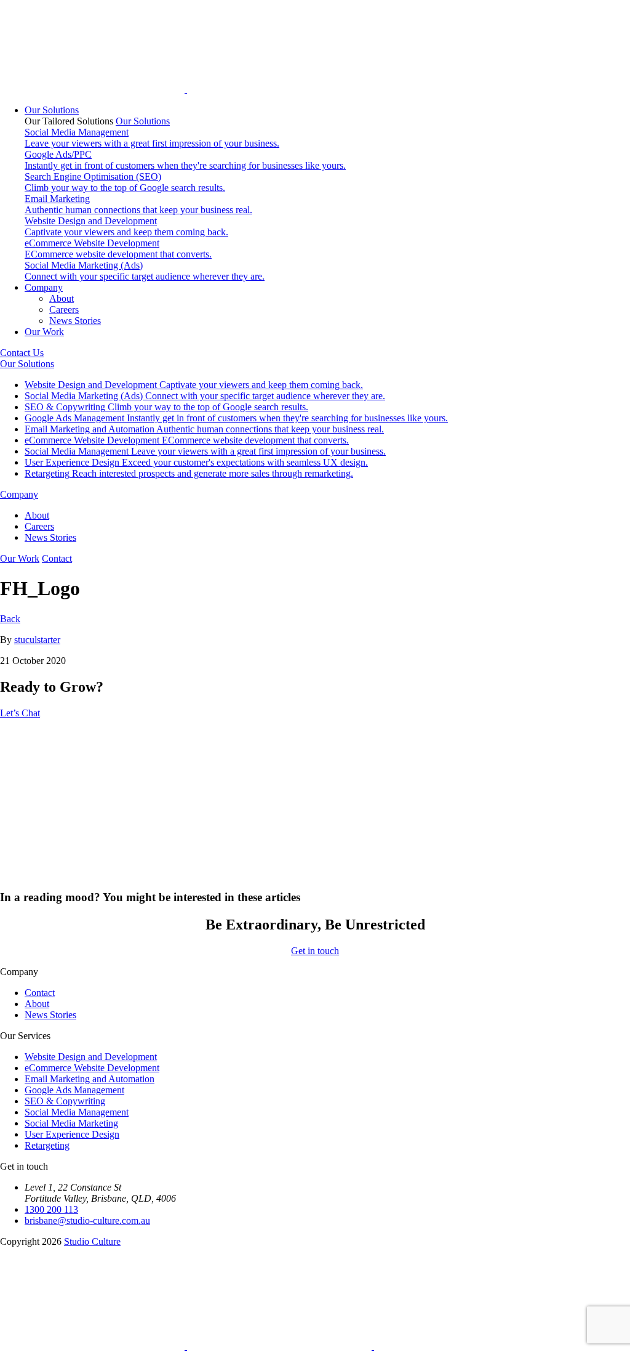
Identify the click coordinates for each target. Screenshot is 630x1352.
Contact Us (22, 352)
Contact (57, 558)
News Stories (75, 320)
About (61, 298)
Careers (64, 309)
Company (44, 287)
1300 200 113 (51, 1209)
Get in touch (315, 950)
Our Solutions (52, 110)
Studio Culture (92, 1241)
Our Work (44, 331)
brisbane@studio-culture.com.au (87, 1220)
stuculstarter (37, 639)
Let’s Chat (20, 713)
